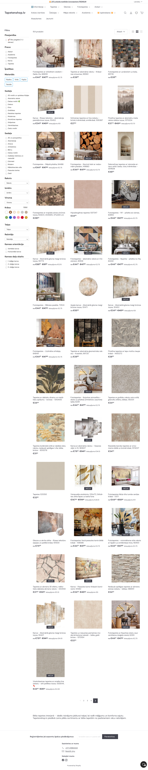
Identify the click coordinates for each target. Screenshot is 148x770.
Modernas (11, 116)
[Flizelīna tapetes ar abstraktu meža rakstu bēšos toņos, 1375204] (125, 104)
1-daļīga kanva (13, 261)
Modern (10, 164)
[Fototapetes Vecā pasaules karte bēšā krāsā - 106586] (88, 527)
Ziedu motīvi (12, 128)
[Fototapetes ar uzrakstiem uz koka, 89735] (125, 58)
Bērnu (9, 150)
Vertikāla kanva (13, 249)
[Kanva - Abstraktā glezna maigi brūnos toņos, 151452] (125, 291)
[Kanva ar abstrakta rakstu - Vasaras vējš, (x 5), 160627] (88, 432)
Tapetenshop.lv (15, 12)
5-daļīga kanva (13, 267)
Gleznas (67, 7)
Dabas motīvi (12, 153)
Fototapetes (82, 7)
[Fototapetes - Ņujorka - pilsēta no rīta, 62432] (125, 245)
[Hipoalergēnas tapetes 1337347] (88, 198)
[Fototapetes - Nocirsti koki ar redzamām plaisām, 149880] (88, 150)
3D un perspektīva (14, 138)
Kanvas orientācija (14, 244)
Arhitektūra (11, 147)
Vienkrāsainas (12, 125)
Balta (6, 212)
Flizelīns (9, 80)
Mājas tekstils (69, 13)
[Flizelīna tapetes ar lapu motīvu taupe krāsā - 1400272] (125, 337)
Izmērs (8, 188)
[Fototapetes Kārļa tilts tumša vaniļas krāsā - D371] (125, 480)
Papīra (24, 80)
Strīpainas (11, 122)
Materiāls (9, 74)
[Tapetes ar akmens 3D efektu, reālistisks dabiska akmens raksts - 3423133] (50, 573)
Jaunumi (49, 18)
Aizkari (98, 7)
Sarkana (22, 217)
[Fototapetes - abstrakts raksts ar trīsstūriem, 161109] (88, 245)
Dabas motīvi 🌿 (13, 101)
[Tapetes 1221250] (50, 479)
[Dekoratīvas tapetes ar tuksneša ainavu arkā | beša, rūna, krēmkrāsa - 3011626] (125, 152)
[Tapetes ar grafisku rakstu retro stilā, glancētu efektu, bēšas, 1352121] (125, 384)
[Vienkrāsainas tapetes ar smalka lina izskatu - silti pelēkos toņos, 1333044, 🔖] (50, 669)
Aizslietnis (86, 13)
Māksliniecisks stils (14, 167)
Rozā (18, 217)
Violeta (14, 217)
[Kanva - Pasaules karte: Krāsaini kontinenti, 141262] (88, 573)
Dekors (10, 104)
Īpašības (9, 68)
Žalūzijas (53, 13)
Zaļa (6, 217)
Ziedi (9, 173)
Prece (8, 47)
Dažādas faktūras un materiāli (15, 157)
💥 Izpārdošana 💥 (105, 13)
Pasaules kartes (13, 170)
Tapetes (53, 7)
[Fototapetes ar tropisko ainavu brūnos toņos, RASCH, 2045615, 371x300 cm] (50, 199)
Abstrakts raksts (13, 98)
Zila (10, 217)
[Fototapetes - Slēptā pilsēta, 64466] (50, 149)
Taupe (26, 212)
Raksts (8, 178)
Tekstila (9, 84)
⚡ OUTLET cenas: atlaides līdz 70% (67, 2)
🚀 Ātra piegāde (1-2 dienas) (15, 41)
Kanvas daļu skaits (14, 256)
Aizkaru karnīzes (38, 13)
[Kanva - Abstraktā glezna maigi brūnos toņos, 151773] (50, 245)
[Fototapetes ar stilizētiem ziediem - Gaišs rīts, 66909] (50, 58)
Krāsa (8, 207)
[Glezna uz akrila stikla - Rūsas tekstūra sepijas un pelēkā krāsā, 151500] (50, 527)
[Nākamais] (95, 700)
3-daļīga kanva (13, 264)
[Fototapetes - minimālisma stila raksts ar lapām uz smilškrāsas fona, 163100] (125, 527)
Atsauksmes (36, 18)
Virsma (8, 197)
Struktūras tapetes (14, 119)
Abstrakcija (11, 141)
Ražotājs (9, 234)
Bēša (14, 212)
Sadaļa (8, 91)
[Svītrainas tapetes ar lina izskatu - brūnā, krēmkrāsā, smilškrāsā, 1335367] (88, 104)
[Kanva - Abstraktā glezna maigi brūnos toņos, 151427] (50, 619)
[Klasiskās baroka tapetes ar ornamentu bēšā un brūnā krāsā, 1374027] (125, 432)
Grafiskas (11, 110)
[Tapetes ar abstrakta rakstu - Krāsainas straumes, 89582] (88, 58)
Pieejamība (10, 35)
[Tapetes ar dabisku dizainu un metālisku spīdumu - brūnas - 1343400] (50, 384)
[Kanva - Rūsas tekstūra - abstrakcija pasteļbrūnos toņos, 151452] (50, 104)
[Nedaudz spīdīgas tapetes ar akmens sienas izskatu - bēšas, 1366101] (125, 573)
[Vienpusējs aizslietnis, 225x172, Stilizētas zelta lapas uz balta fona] (88, 480)
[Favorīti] (136, 13)
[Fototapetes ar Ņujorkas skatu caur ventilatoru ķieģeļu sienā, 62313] (125, 619)
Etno (9, 107)
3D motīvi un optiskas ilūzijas (18, 95)
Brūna (10, 212)
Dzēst (25, 207)
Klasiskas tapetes (14, 113)
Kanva (9, 61)
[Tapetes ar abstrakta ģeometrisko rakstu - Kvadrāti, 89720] (88, 337)
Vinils (16, 80)
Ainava (10, 144)
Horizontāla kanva (14, 252)
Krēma (18, 212)
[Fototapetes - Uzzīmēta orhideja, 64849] (50, 337)
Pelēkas (22, 212)
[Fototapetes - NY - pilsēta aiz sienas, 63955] (125, 199)
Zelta (26, 217)
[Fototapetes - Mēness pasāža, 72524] (50, 290)
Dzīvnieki (10, 161)
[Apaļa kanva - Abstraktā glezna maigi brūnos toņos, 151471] (88, 291)
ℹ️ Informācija (37, 7)
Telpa (7, 224)
